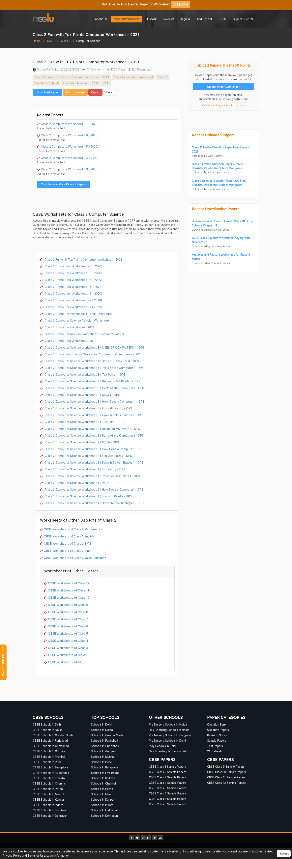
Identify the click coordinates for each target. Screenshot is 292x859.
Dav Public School (46, 83)
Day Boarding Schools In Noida (169, 729)
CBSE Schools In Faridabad (50, 740)
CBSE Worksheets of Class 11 (68, 590)
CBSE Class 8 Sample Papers (167, 804)
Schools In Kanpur (102, 799)
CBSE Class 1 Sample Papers (167, 766)
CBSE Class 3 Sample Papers (167, 777)
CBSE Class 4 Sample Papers (167, 782)
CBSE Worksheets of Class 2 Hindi (67, 550)
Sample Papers (216, 740)
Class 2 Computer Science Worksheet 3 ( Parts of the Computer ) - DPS (94, 388)
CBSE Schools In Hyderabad (51, 772)
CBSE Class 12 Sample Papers (226, 782)
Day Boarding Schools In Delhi (168, 751)
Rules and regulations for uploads (225, 105)
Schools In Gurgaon (104, 751)
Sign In (185, 19)
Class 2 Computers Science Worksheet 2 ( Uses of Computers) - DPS (92, 354)
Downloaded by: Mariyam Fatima (210, 229)
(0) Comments (94, 69)
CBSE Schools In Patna (48, 788)
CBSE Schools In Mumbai (49, 756)
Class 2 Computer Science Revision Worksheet (76, 320)
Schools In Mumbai (103, 756)
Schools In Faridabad (104, 740)
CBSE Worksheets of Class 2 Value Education (75, 557)
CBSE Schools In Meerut (48, 794)
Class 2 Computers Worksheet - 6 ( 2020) (69, 135)
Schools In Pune (101, 762)
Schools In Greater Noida (107, 735)
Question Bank (216, 724)
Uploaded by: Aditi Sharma (207, 155)
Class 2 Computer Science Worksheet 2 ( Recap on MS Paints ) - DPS (92, 428)
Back (109, 92)
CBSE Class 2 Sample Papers (167, 772)
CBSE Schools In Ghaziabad (51, 746)
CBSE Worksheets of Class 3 (68, 647)
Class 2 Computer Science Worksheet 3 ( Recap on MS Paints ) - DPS (92, 381)
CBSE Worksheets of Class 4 (68, 640)
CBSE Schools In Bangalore (50, 767)
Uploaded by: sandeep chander (210, 172)
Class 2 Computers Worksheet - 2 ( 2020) (73, 300)
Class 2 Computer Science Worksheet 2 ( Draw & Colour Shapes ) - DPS (93, 462)
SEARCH (182, 4)
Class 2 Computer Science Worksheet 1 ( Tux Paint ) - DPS (84, 469)
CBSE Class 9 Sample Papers (226, 766)
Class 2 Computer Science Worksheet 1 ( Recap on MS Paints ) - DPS (92, 476)
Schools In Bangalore (105, 767)
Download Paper (47, 92)
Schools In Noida (102, 729)
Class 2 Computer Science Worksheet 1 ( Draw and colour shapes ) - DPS (94, 503)
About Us (101, 19)
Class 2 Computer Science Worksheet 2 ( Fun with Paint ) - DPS (88, 455)
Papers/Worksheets (126, 19)
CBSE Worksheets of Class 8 (68, 612)
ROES (222, 19)
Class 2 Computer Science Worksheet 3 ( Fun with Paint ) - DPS (88, 408)
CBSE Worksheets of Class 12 (68, 583)
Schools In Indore (102, 805)
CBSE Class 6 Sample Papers (167, 793)
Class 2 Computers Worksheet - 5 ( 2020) (69, 146)
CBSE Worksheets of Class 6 (68, 626)
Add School (204, 19)
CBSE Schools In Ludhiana (50, 810)
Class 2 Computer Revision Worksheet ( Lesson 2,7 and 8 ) (85, 334)
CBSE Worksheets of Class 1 (68, 655)
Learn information (58, 855)
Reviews (168, 19)
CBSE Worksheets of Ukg (65, 662)
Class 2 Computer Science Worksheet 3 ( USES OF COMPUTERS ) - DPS (94, 347)
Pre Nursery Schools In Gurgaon (170, 735)
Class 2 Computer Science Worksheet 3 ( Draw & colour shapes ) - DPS (93, 415)
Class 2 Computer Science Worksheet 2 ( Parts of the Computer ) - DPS (94, 435)
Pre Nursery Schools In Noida (168, 724)
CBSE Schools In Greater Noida (53, 735)
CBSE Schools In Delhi (47, 724)
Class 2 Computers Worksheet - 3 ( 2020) (69, 169)
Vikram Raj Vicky (47, 69)
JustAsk (151, 19)
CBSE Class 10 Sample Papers (226, 772)
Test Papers (215, 746)
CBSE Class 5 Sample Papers (167, 788)
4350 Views (117, 69)
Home (36, 41)
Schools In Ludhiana (104, 810)
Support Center (243, 19)
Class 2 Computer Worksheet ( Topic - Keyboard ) (78, 313)
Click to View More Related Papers (63, 184)
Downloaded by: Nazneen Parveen (212, 246)
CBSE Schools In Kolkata (49, 778)
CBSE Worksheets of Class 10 (68, 597)
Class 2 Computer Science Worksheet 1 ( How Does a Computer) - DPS (93, 489)
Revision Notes (217, 735)
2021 (106, 83)
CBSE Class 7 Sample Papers (167, 798)
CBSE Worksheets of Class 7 (68, 619)
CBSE (50, 41)
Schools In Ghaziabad (105, 746)
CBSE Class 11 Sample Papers (226, 777)
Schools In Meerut (103, 794)
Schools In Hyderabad (105, 772)
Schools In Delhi (101, 724)
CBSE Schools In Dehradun (50, 815)
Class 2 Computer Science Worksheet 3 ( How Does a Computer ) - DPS (94, 401)
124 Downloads (141, 69)
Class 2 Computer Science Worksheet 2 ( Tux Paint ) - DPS (84, 421)
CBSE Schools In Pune (47, 762)
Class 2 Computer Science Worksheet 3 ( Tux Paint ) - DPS (85, 374)
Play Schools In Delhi (162, 746)
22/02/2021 (71, 69)
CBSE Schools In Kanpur (48, 799)
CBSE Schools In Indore (48, 805)
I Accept (284, 853)
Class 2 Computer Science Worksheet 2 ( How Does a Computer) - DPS (93, 449)
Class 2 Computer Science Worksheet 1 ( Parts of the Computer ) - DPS (94, 367)
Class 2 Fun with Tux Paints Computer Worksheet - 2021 (72, 77)
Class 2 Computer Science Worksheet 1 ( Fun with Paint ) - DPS (88, 496)
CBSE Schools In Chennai (49, 783)
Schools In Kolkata (103, 778)
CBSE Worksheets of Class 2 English (69, 536)
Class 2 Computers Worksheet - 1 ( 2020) (73, 307)
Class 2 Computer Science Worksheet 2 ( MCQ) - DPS (81, 442)
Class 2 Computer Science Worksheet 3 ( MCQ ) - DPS (82, 394)
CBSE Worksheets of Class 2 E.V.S (67, 543)
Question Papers (218, 729)
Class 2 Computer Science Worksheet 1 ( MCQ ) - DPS (81, 482)
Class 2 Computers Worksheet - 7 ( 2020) (69, 124)
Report (95, 92)
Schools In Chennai (103, 783)
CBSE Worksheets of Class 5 (68, 633)
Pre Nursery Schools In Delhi (167, 740)
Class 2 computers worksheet (133, 77)
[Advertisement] (107, 102)
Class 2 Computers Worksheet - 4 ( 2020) (70, 157)
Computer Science (75, 83)
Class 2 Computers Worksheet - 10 (68, 340)
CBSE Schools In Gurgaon (49, 751)
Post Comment (75, 92)
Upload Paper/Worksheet (223, 86)
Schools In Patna (102, 788)
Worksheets (215, 751)
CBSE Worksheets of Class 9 (68, 604)
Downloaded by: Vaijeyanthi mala (211, 263)
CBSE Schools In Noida (48, 729)
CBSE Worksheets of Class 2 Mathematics (73, 529)
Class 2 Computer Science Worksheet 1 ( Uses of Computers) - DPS (91, 361)
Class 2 (65, 41)
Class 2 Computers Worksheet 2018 (69, 327)
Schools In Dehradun (104, 815)
